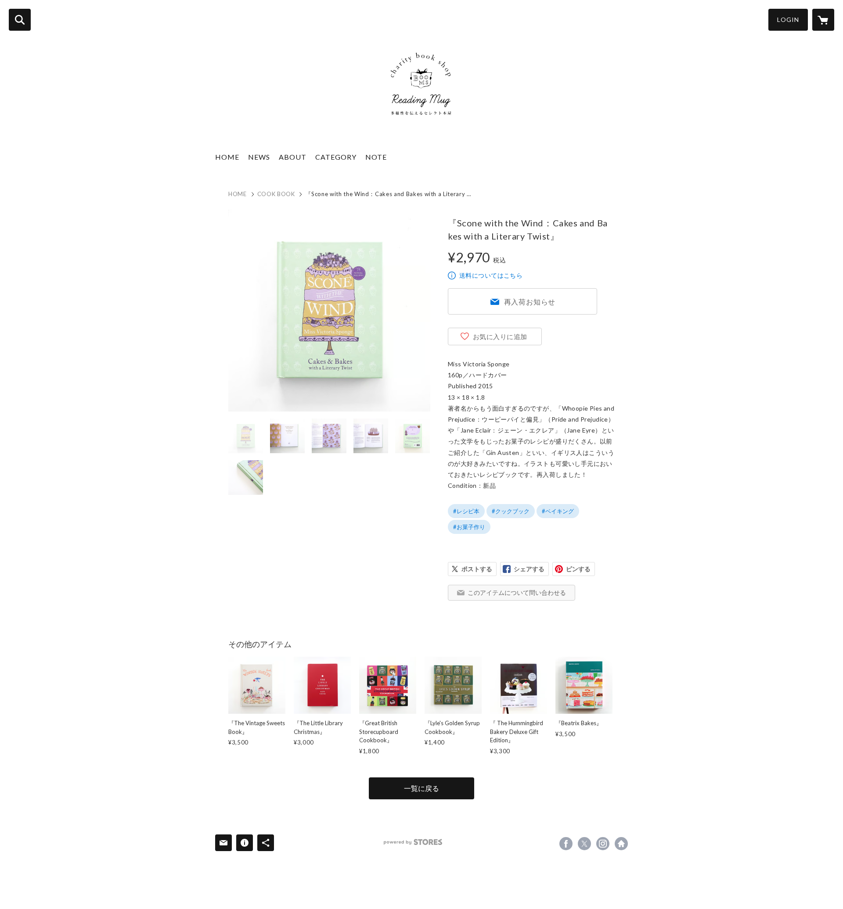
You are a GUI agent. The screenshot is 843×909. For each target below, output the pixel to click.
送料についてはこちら (490, 275)
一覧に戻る (421, 788)
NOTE (376, 157)
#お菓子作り (469, 526)
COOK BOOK (276, 193)
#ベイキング (558, 511)
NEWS (259, 157)
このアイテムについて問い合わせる (517, 592)
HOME (227, 157)
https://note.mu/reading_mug (621, 843)
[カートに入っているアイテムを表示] (823, 20)
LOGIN (788, 19)
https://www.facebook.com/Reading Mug (566, 843)
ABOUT (292, 157)
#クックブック (511, 511)
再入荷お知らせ (530, 301)
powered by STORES (413, 842)
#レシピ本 (466, 511)
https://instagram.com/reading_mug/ (602, 843)
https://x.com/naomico (584, 843)
